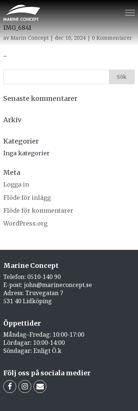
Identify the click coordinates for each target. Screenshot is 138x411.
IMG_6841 (17, 27)
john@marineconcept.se (58, 285)
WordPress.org (25, 223)
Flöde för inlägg (27, 197)
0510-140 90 (44, 277)
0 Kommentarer (112, 37)
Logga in (16, 184)
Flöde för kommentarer (38, 210)
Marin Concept (30, 37)
